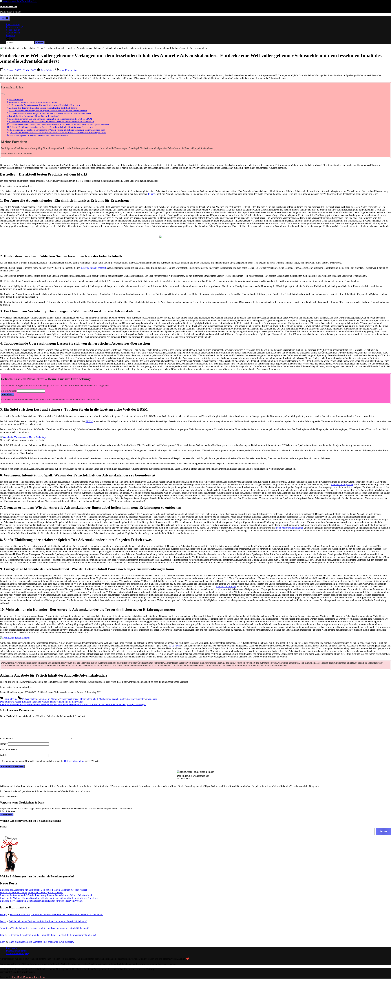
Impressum (11, 948)
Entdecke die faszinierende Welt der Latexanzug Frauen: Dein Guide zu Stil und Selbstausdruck (46, 895)
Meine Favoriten (16, 99)
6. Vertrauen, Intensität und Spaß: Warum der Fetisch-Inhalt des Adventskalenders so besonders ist (51, 121)
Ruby (2, 942)
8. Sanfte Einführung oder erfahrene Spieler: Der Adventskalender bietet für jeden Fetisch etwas (51, 127)
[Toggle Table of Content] (3, 94)
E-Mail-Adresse (8, 391)
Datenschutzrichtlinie (74, 761)
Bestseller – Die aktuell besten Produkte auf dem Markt (33, 102)
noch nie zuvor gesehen (342, 484)
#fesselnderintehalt (89, 699)
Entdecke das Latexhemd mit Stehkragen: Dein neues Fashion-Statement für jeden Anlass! (43, 889)
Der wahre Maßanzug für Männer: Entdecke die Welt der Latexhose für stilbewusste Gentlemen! (56, 914)
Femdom (10, 35)
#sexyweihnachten (136, 699)
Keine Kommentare (68, 70)
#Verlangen (151, 699)
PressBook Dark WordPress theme (29, 977)
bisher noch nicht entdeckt (93, 268)
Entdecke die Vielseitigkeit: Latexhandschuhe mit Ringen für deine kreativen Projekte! (41, 900)
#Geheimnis (105, 699)
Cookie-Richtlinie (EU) (17, 953)
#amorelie (45, 699)
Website (4, 755)
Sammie (4, 928)
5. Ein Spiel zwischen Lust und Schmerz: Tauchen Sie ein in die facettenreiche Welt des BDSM (50, 119)
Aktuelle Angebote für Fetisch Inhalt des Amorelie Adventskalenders (39, 135)
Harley (3, 914)
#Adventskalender (30, 699)
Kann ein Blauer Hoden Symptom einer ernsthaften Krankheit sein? (41, 942)
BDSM (89, 421)
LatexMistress (48, 70)
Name (4, 744)
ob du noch (174, 645)
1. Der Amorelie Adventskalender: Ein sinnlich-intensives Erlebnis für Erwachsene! (45, 105)
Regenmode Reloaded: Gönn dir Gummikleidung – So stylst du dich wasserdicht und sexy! (52, 935)
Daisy (3, 921)
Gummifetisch (13, 32)
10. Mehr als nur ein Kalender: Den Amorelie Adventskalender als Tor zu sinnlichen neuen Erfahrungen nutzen (58, 132)
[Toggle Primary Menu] (5, 18)
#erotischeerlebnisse (69, 699)
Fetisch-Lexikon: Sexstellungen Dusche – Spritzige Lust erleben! (31, 892)
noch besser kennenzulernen (289, 527)
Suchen (3, 826)
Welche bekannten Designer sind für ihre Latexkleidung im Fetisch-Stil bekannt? (48, 921)
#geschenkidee (119, 699)
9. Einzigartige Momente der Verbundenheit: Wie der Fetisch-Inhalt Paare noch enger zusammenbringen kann (57, 130)
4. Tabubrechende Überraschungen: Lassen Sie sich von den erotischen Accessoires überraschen (50, 113)
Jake (2, 935)
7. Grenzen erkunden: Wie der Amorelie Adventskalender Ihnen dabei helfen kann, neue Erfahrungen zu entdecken (59, 124)
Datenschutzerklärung (16, 950)
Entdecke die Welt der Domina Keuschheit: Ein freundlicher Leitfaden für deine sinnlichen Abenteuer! (49, 898)
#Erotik (54, 699)
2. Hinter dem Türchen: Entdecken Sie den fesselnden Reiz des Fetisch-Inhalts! (43, 108)
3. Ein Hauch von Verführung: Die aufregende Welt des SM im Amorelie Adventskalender (48, 110)
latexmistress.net (8, 6)
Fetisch (151, 194)
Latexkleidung (13, 24)
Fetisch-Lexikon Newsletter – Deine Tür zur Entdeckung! (34, 116)
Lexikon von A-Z (14, 27)
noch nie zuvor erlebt (226, 586)
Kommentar (6, 738)
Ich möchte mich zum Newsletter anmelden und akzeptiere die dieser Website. (51, 761)
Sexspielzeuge (13, 30)
